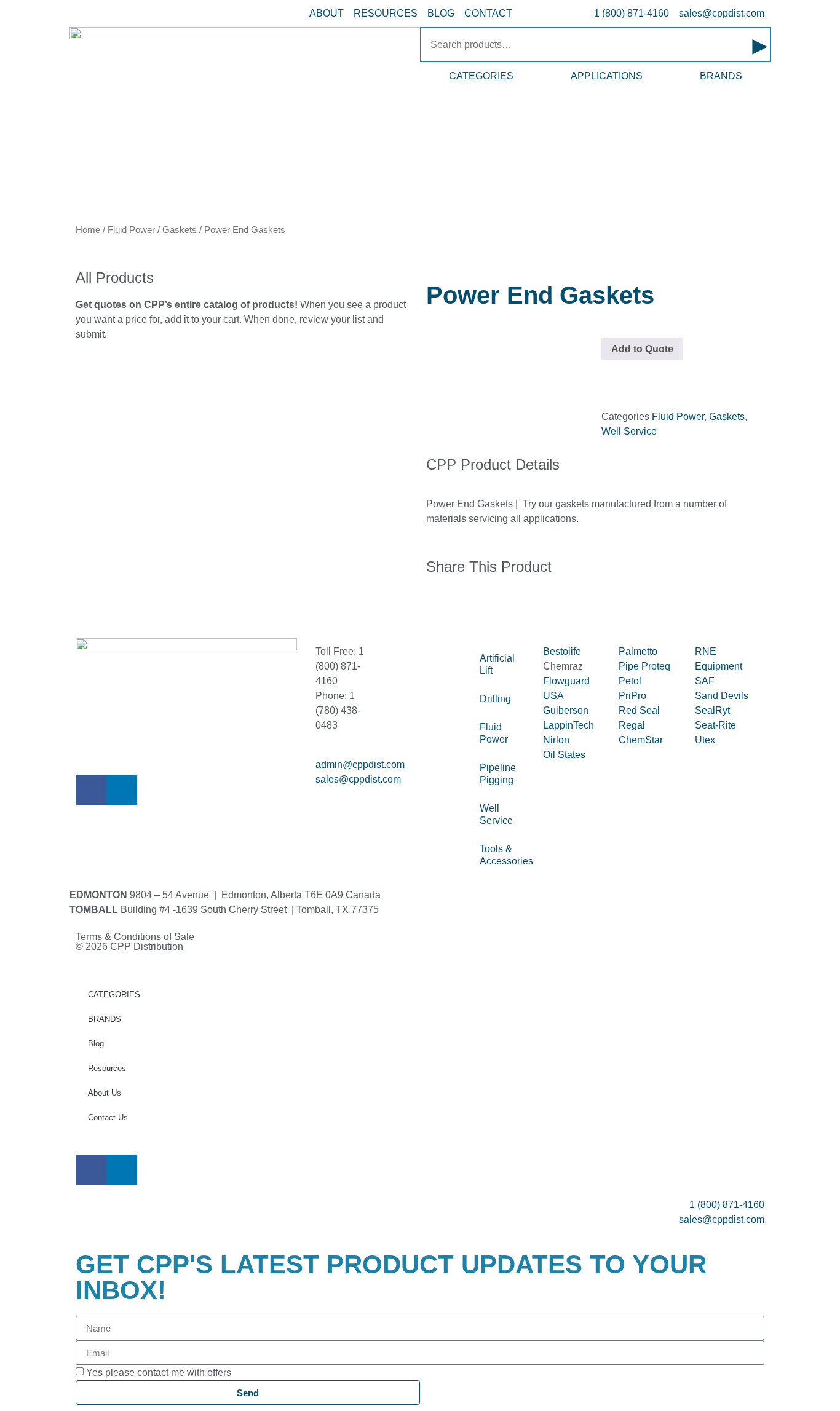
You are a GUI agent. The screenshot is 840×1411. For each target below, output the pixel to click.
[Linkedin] (121, 790)
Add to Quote (642, 349)
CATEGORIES (481, 76)
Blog (96, 1043)
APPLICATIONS (607, 76)
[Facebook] (91, 790)
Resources (107, 1068)
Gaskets (179, 230)
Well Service (629, 431)
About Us (104, 1092)
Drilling (495, 699)
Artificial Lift (497, 664)
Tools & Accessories (505, 855)
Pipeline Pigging (498, 773)
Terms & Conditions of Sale (140, 936)
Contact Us (108, 1117)
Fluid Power (131, 230)
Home (88, 230)
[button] (430, 606)
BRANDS (721, 76)
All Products (115, 277)
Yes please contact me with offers (158, 1372)
